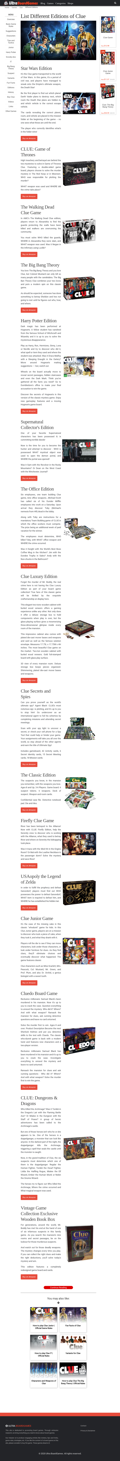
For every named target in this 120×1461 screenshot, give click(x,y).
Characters (10, 36)
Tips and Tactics (11, 41)
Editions (11, 87)
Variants (11, 78)
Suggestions (11, 31)
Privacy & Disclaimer (88, 1431)
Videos (11, 102)
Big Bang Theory (11, 67)
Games (50, 3)
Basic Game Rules (11, 25)
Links (11, 106)
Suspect (11, 73)
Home (7, 7)
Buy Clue (11, 97)
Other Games (11, 111)
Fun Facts (11, 83)
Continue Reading (58, 1287)
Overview (11, 19)
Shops (70, 3)
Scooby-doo (11, 57)
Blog (43, 3)
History (11, 92)
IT (11, 62)
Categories (60, 3)
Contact (83, 1426)
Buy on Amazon (29, 138)
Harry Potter (11, 52)
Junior (11, 47)
